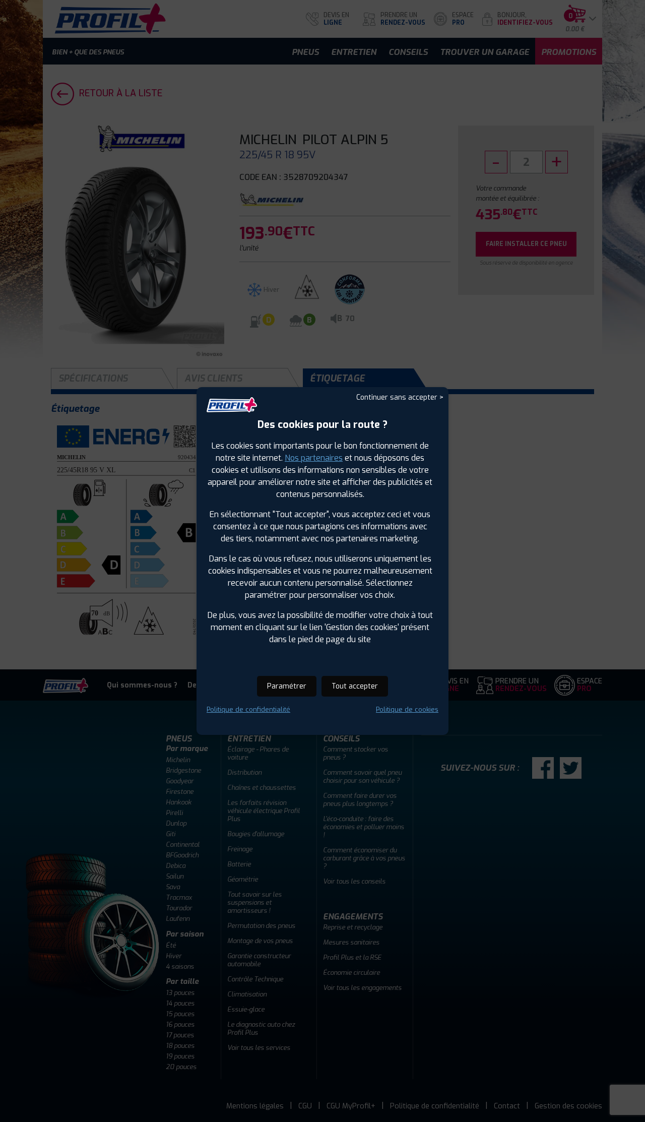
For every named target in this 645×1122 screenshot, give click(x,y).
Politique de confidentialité (248, 709)
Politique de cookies (407, 709)
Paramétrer (286, 686)
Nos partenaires (314, 458)
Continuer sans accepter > (399, 397)
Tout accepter (355, 686)
